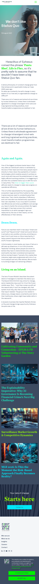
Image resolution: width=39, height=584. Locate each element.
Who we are (5, 536)
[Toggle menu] (36, 2)
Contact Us (19, 507)
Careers (4, 544)
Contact (4, 547)
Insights (4, 541)
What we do (5, 539)
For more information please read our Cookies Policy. (23, 566)
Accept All (22, 578)
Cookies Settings (21, 573)
